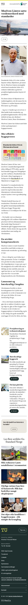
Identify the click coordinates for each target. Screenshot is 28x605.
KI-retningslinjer (6, 573)
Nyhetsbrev (5, 564)
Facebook (4, 554)
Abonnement (5, 585)
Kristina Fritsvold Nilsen (9, 539)
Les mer (14, 429)
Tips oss (22, 530)
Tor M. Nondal (5, 546)
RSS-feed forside (6, 551)
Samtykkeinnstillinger (8, 567)
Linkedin (3, 557)
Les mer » (15, 350)
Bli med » (15, 411)
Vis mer (6, 157)
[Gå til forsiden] (3, 4)
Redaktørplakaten (20, 580)
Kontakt (3, 590)
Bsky (2, 560)
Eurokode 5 (15, 178)
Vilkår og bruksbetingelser (9, 570)
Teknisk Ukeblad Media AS (15, 596)
